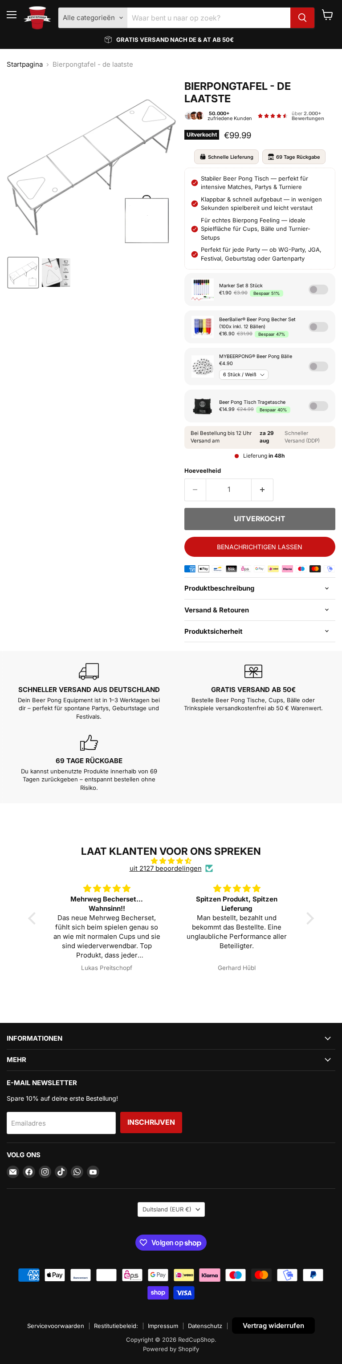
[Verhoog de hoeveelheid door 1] (262, 490)
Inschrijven (151, 1122)
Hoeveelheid (202, 470)
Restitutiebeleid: (116, 1325)
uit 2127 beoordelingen (166, 868)
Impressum (163, 1325)
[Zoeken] (302, 18)
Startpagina (25, 64)
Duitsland (166, 1209)
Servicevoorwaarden (55, 1325)
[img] (171, 861)
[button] (23, 273)
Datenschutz (205, 1325)
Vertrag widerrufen (273, 1325)
